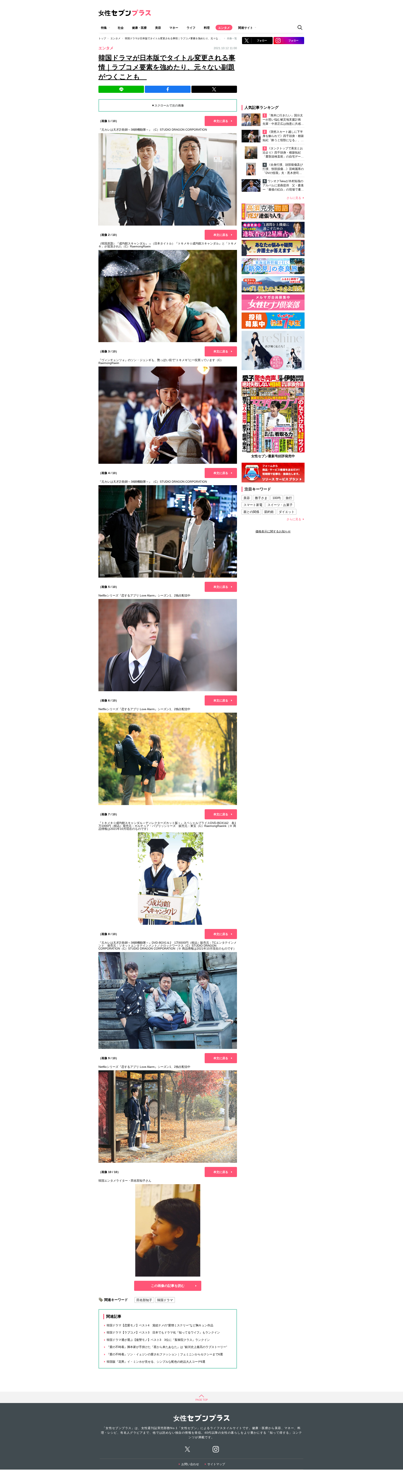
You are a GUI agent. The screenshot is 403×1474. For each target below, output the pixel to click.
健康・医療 (139, 27)
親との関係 (251, 512)
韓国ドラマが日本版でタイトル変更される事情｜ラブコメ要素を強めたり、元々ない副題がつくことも (184, 38)
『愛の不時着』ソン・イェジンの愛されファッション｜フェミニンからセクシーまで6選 (165, 1354)
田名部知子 (144, 1300)
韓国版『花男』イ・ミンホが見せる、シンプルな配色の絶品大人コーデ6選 (157, 1361)
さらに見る (294, 197)
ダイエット (286, 512)
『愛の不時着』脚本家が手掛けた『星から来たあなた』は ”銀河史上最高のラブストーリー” (167, 1347)
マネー (173, 27)
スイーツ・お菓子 (280, 505)
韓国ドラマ (165, 1300)
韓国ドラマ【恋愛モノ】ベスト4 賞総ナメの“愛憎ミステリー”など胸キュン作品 (160, 1325)
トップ (102, 38)
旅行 (289, 498)
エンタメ (224, 27)
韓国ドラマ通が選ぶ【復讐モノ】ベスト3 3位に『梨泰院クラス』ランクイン (158, 1339)
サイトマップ (216, 1464)
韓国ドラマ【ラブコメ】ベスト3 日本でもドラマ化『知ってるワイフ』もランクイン (163, 1332)
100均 (276, 498)
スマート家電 (252, 505)
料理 (207, 27)
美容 (158, 27)
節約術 (269, 512)
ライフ (191, 27)
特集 (104, 27)
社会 (121, 27)
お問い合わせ (190, 1464)
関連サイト (245, 27)
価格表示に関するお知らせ (273, 531)
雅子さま (261, 498)
